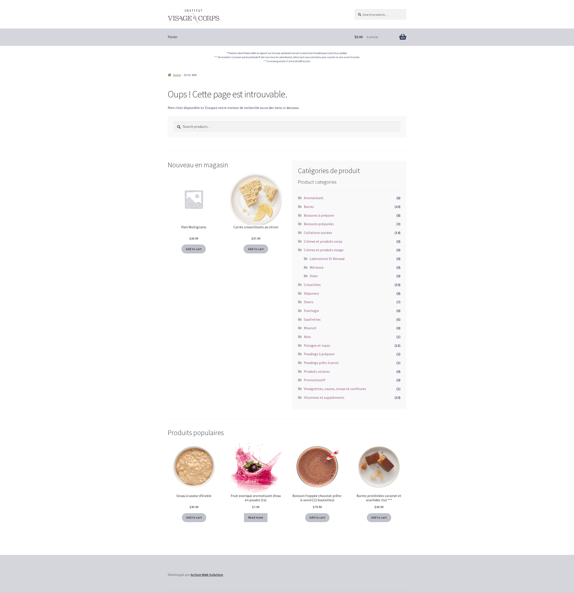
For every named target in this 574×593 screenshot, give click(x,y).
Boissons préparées (319, 224)
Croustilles (312, 284)
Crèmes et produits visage (324, 250)
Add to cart (194, 249)
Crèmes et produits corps (323, 241)
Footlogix (311, 310)
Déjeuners (311, 293)
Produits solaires (317, 371)
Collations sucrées (318, 232)
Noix (307, 336)
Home (177, 75)
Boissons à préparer (319, 215)
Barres (309, 206)
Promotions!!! (314, 380)
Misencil (310, 328)
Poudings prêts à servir (321, 362)
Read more (255, 517)
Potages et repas (317, 345)
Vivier (314, 276)
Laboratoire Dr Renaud (327, 258)
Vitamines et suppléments (324, 397)
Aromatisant (314, 198)
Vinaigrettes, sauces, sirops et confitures (335, 388)
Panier (173, 37)
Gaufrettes (312, 319)
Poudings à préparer (319, 354)
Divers (308, 302)
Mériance (317, 267)
